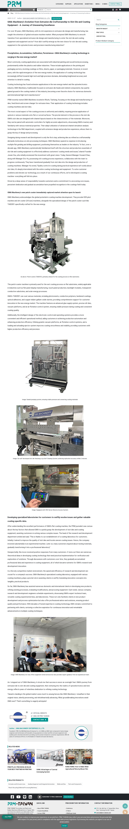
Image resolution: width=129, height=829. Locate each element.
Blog (12, 13)
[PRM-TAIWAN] (15, 4)
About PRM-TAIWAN (43, 808)
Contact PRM (41, 813)
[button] (68, 4)
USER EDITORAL (100, 36)
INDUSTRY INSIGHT (102, 28)
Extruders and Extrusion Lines (17, 784)
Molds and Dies (61, 784)
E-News (68, 811)
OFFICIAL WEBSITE (40, 713)
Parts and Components (75, 784)
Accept (64, 825)
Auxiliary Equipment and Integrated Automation (41, 784)
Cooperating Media (42, 811)
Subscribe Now (56, 18)
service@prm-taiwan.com (103, 812)
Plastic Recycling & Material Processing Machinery (23, 787)
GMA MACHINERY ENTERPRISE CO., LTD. (36, 18)
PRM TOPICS (100, 32)
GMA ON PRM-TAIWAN (41, 716)
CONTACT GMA (38, 720)
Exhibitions (69, 808)
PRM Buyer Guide (71, 813)
